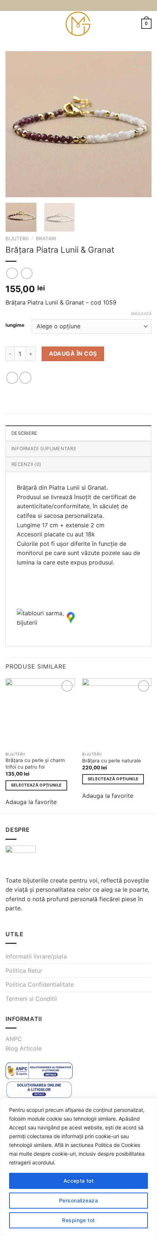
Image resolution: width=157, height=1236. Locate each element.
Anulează (141, 313)
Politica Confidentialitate (39, 984)
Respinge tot (78, 1220)
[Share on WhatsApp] (12, 378)
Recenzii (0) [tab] (26, 464)
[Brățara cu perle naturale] (117, 713)
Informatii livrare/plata (36, 956)
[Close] (149, 1104)
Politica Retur (23, 970)
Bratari (46, 238)
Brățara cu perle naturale (111, 761)
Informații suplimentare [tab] (43, 448)
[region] (78, 1167)
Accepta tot (79, 1181)
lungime (14, 325)
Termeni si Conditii (31, 998)
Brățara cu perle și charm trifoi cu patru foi (35, 763)
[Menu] (9, 23)
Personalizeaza (78, 1200)
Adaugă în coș (73, 353)
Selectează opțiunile (36, 785)
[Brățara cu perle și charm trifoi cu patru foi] (40, 713)
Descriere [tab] (24, 433)
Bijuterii (17, 238)
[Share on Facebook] (25, 378)
